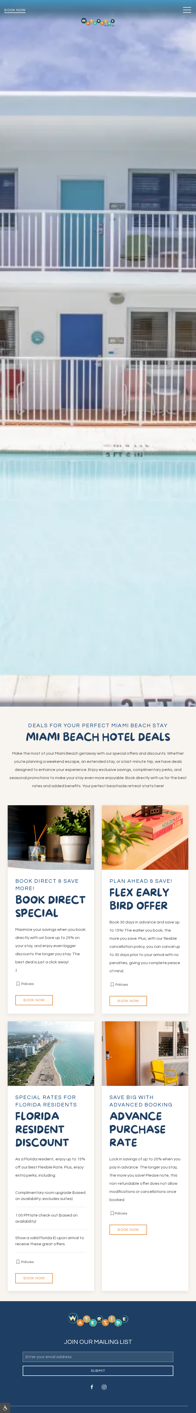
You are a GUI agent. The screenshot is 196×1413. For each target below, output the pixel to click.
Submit (98, 1371)
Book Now (15, 10)
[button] (187, 10)
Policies (27, 983)
